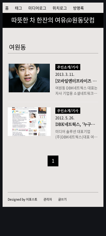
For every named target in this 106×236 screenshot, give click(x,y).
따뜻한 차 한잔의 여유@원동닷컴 (53, 20)
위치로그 (59, 8)
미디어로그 (37, 8)
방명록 (78, 8)
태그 (18, 8)
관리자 (47, 199)
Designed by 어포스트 (22, 199)
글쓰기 (62, 199)
